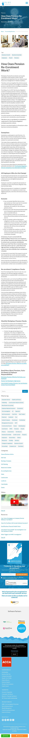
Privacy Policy (5, 717)
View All (3, 510)
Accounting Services (10, 31)
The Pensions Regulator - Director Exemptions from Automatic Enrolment (14, 166)
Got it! (14, 654)
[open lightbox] (14, 42)
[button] (27, 3)
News (2, 31)
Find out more (14, 650)
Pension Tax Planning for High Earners (10, 381)
